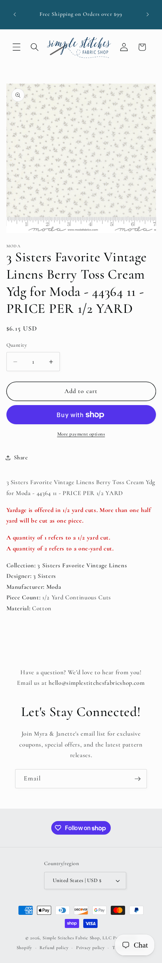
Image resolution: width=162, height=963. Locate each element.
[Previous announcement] (14, 14)
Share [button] (21, 457)
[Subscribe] (137, 779)
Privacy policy (90, 947)
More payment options (81, 434)
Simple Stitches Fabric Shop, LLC (77, 937)
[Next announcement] (147, 14)
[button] (17, 47)
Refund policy (54, 947)
